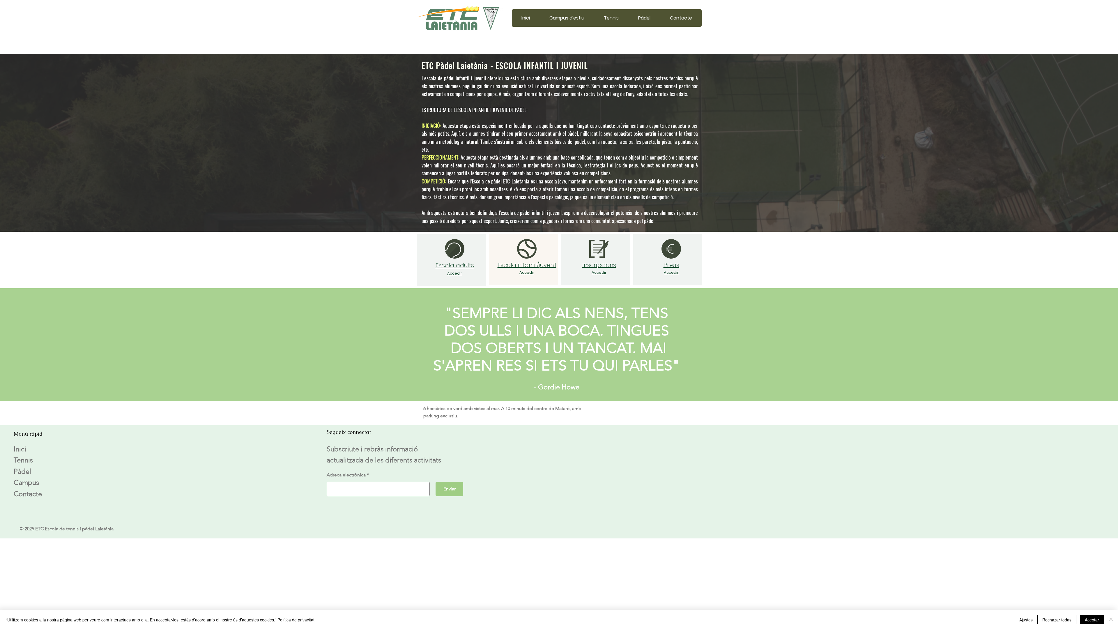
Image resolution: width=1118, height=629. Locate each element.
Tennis (23, 460)
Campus (26, 482)
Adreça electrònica (346, 475)
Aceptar (1092, 620)
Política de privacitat (295, 620)
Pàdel (22, 471)
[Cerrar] (1111, 619)
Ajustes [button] (1026, 620)
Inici (20, 449)
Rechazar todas (1056, 620)
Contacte (28, 494)
